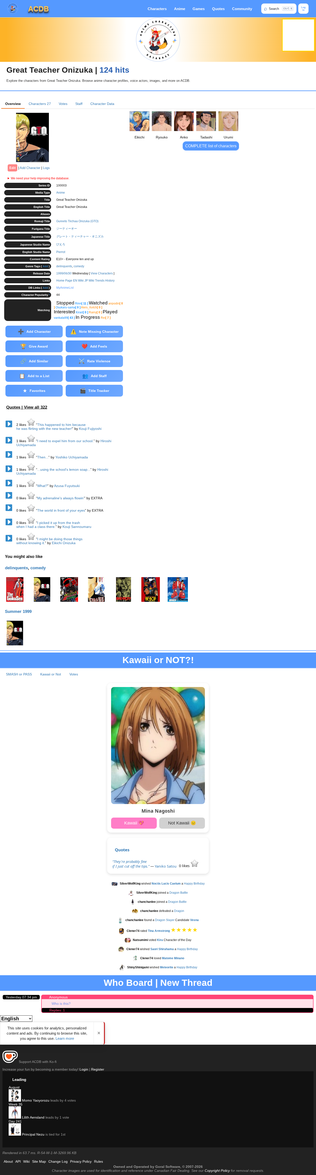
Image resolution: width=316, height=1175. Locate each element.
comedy (79, 266)
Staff (78, 104)
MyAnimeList (65, 287)
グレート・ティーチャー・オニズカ (80, 236)
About (8, 1161)
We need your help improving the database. (40, 178)
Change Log (58, 1161)
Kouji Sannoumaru (76, 527)
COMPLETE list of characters (211, 146)
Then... (42, 457)
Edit (12, 168)
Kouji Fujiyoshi (90, 429)
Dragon (179, 911)
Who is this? (61, 1004)
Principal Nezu (32, 1134)
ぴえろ (60, 244)
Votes (63, 104)
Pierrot (60, 252)
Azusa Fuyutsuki (67, 486)
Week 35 (15, 1104)
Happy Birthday (194, 883)
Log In (303, 8)
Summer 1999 (18, 611)
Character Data (102, 104)
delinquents (64, 266)
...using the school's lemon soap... (63, 469)
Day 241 (15, 1121)
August (14, 1087)
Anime (179, 9)
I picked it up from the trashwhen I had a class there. (48, 525)
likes (21, 425)
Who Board (128, 983)
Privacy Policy (81, 1161)
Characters (157, 9)
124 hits (114, 70)
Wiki (26, 1161)
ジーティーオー (66, 228)
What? (42, 486)
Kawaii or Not (50, 674)
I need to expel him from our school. (65, 441)
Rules (98, 1161)
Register (97, 1069)
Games (199, 9)
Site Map (39, 1161)
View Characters (102, 273)
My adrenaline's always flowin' (60, 498)
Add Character (30, 168)
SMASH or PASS (19, 674)
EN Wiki (78, 280)
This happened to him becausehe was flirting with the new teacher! (51, 427)
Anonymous (58, 997)
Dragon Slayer (165, 920)
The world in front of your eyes (61, 510)
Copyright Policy (217, 1171)
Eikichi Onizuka (64, 543)
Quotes (218, 9)
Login (83, 1069)
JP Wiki (89, 280)
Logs (46, 168)
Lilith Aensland (32, 1117)
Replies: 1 (57, 1010)
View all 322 (35, 407)
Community (242, 9)
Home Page (64, 280)
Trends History (105, 280)
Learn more (65, 1038)
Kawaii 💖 (134, 823)
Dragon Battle (178, 892)
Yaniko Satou (166, 866)
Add (45, 266)
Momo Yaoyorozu (35, 1100)
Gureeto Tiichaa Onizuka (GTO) (77, 221)
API (18, 1161)
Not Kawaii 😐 (182, 823)
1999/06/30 (64, 273)
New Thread (186, 983)
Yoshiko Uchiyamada (71, 457)
